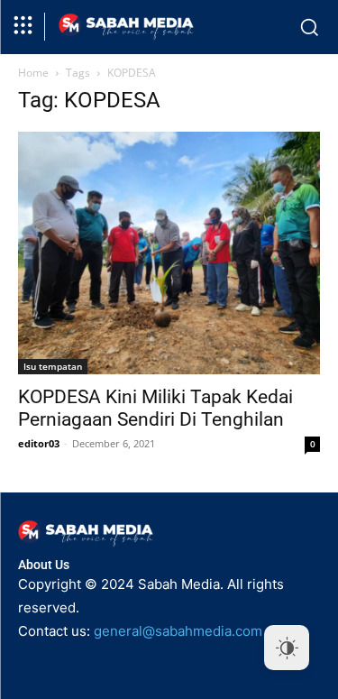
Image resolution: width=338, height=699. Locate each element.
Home (33, 72)
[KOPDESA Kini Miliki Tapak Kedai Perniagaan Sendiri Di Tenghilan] (169, 253)
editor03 (38, 443)
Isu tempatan (52, 366)
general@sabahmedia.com (178, 630)
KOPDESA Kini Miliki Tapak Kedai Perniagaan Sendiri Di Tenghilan (155, 408)
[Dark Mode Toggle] (286, 647)
